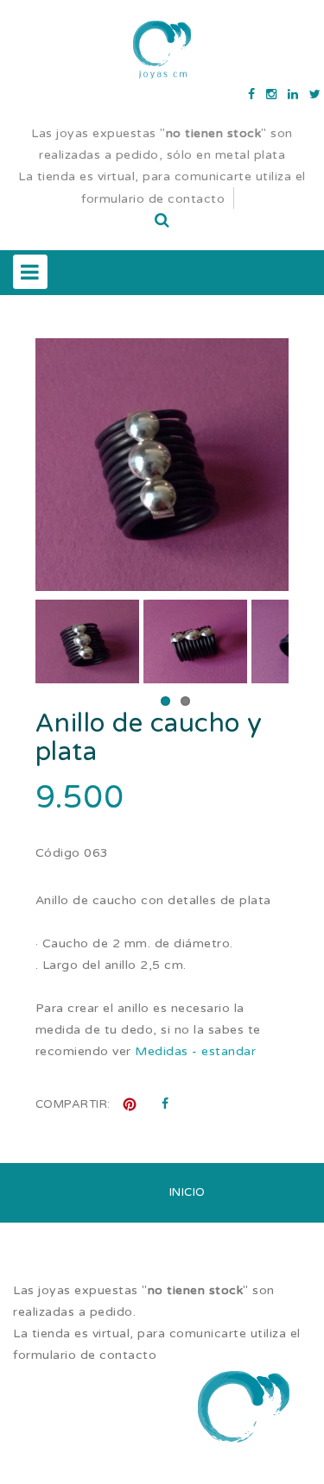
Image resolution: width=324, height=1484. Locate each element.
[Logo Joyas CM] (162, 49)
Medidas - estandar (195, 1051)
